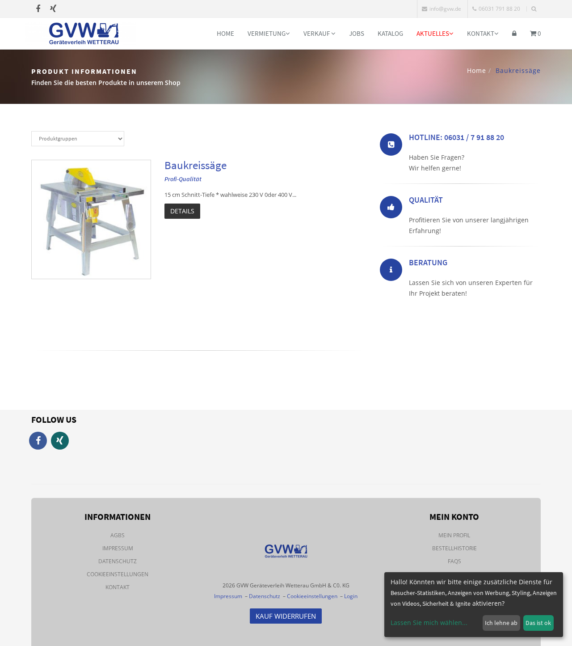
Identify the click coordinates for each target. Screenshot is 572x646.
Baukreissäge (195, 165)
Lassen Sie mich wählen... (429, 622)
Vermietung (267, 33)
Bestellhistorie (454, 548)
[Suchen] (533, 9)
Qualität (426, 200)
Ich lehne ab (501, 623)
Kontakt (480, 33)
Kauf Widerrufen (286, 616)
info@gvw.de (445, 9)
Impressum (117, 548)
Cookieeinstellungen (117, 574)
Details (182, 211)
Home (225, 33)
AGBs (117, 535)
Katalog (390, 33)
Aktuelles (432, 33)
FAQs (454, 561)
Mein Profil (454, 535)
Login (351, 596)
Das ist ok (538, 623)
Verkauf (317, 33)
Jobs (356, 33)
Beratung (428, 262)
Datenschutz (117, 561)
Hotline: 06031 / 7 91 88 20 (456, 137)
